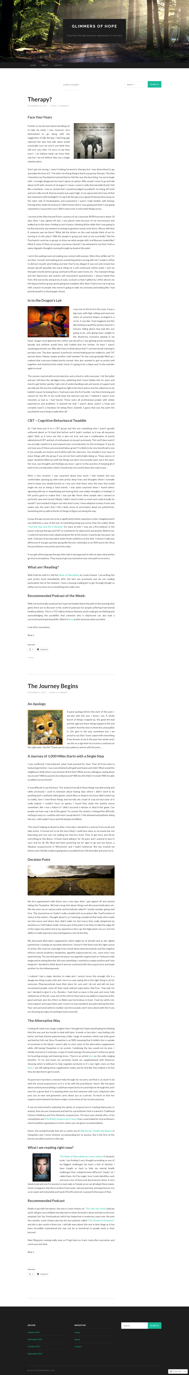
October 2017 (34, 1346)
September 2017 (35, 1353)
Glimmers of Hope (94, 26)
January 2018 (33, 1332)
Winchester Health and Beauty (96, 1130)
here (71, 619)
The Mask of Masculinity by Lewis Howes (81, 1156)
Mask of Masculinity (69, 575)
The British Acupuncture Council (61, 1119)
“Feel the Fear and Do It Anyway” (45, 526)
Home (33, 65)
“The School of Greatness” (101, 1220)
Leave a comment (59, 106)
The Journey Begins (53, 685)
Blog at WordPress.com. (41, 1370)
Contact (58, 65)
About (45, 65)
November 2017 (35, 1339)
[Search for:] (143, 84)
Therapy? (40, 99)
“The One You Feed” (95, 1208)
